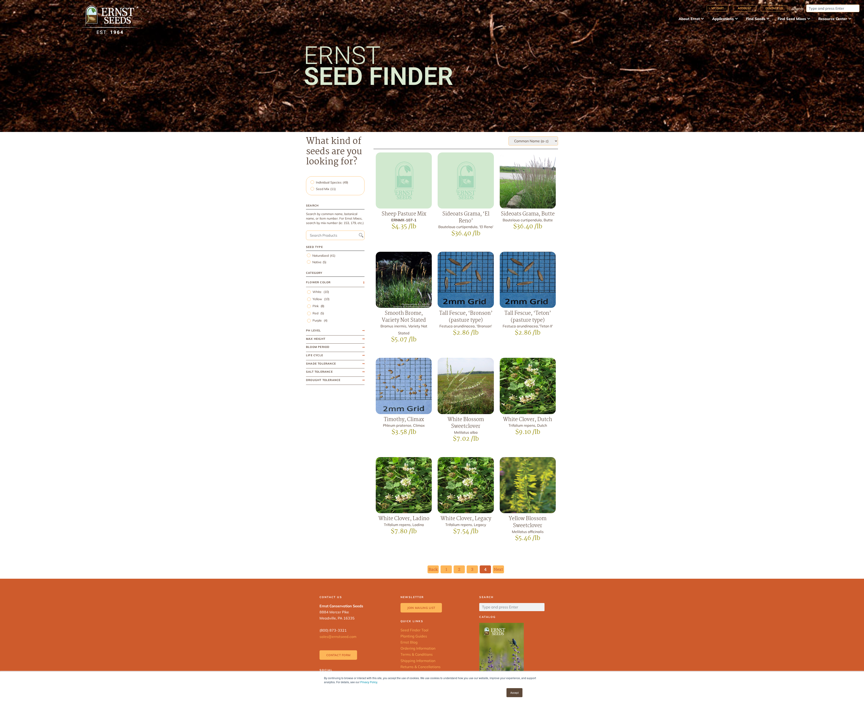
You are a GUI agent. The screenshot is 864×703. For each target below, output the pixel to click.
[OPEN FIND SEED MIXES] (808, 18)
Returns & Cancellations (420, 666)
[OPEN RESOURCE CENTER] (849, 18)
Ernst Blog (409, 642)
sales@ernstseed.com (338, 636)
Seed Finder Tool (414, 630)
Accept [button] (514, 692)
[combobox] (833, 8)
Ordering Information (417, 648)
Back (433, 569)
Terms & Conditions (416, 654)
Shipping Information (417, 660)
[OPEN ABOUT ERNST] (702, 18)
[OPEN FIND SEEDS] (768, 18)
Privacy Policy (368, 682)
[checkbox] (335, 182)
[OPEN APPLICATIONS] (736, 18)
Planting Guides (413, 636)
